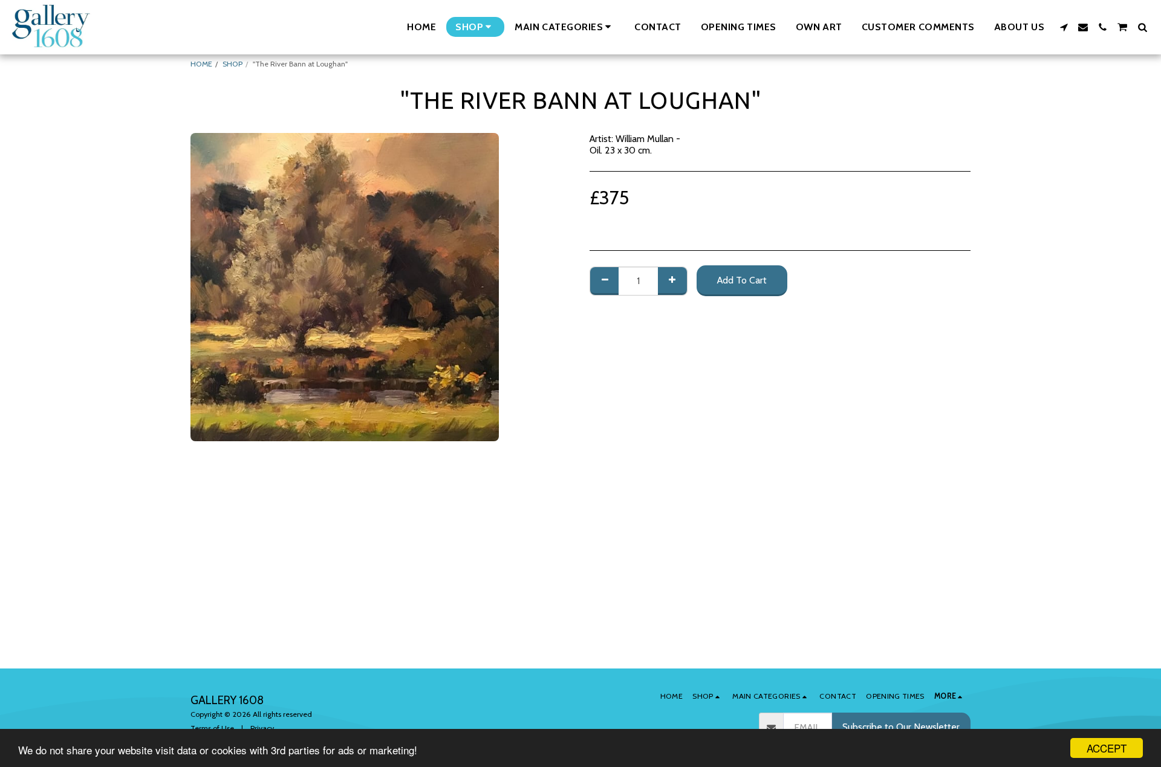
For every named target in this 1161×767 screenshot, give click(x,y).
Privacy (262, 728)
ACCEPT (1107, 748)
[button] (565, 27)
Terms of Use (212, 728)
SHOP (232, 63)
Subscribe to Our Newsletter (901, 727)
